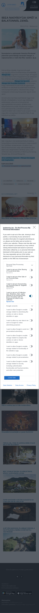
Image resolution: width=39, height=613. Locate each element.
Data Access (19, 385)
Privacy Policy (31, 385)
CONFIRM (12, 378)
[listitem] (19, 265)
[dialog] (19, 306)
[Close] (35, 228)
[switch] (31, 270)
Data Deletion (7, 385)
